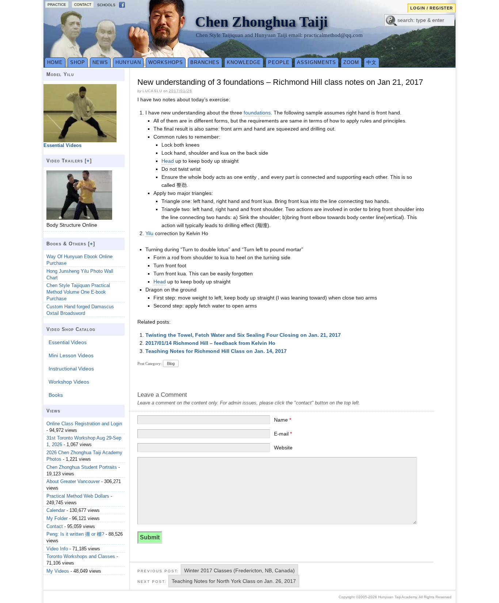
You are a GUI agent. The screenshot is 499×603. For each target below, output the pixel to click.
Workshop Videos (69, 382)
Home (55, 62)
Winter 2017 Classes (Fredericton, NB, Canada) (239, 570)
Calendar (55, 510)
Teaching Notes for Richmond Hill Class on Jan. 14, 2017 (216, 351)
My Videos (57, 571)
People (279, 62)
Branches (205, 62)
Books (56, 395)
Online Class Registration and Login (84, 423)
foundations (257, 113)
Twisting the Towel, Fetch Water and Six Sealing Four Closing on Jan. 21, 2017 (243, 335)
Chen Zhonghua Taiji (261, 22)
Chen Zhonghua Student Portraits (81, 467)
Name (282, 420)
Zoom (351, 62)
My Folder (57, 518)
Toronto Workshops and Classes (80, 556)
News (100, 62)
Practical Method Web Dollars (77, 496)
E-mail (283, 434)
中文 (371, 62)
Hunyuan (128, 62)
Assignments (316, 62)
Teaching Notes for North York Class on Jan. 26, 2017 (234, 581)
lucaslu (152, 91)
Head (167, 161)
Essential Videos (68, 342)
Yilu (149, 233)
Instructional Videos (71, 369)
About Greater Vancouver (73, 481)
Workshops (165, 62)
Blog (171, 363)
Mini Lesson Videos (71, 355)
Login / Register (431, 8)
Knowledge (244, 62)
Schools (106, 5)
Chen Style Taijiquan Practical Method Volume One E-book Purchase (78, 292)
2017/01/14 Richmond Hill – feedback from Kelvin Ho (210, 343)
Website (283, 448)
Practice (56, 5)
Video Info (57, 548)
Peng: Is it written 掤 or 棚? (75, 534)
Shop (77, 62)
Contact (82, 5)
